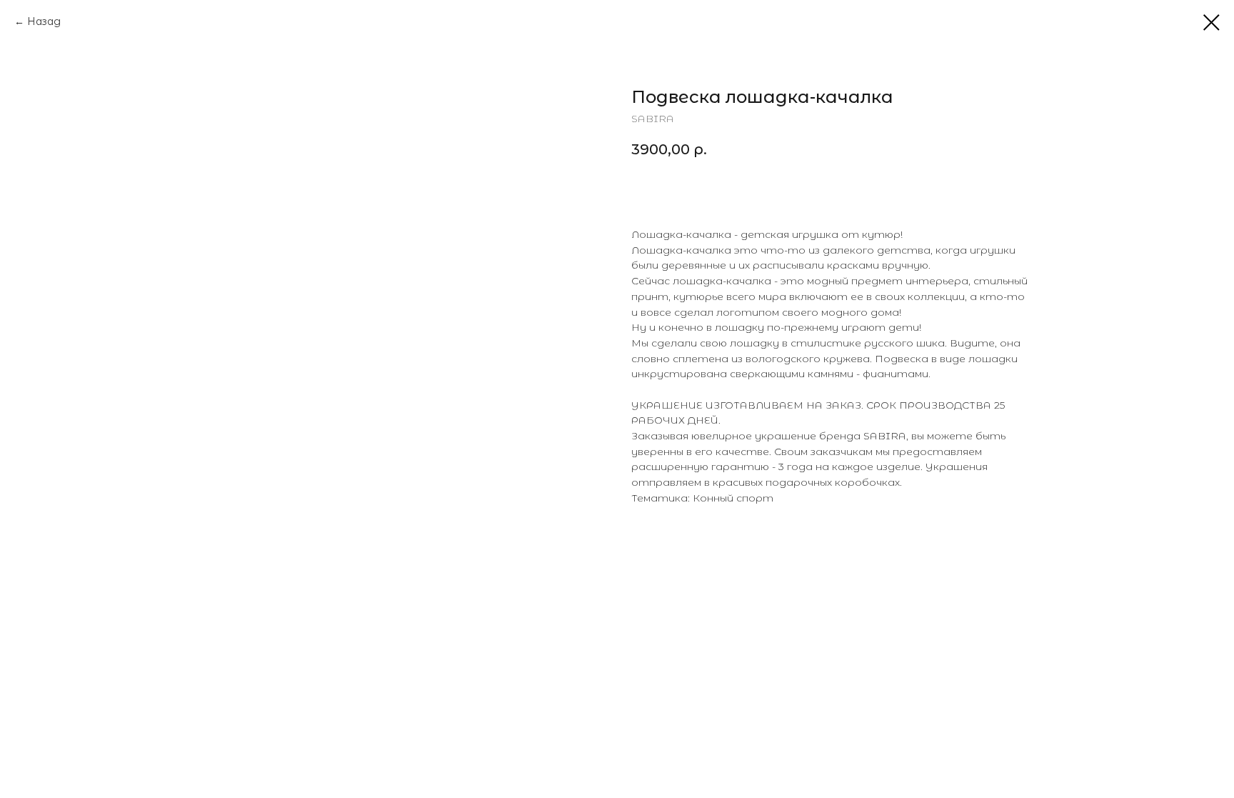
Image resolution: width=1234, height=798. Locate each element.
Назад (44, 21)
